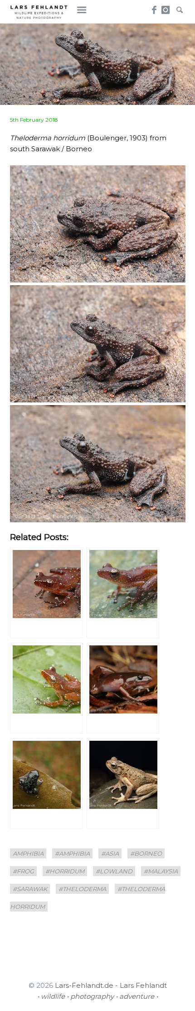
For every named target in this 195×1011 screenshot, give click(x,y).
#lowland (114, 871)
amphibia (28, 853)
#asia (110, 853)
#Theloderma (82, 888)
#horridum (64, 871)
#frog (23, 871)
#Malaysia (161, 871)
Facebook (152, 7)
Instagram (165, 7)
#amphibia (72, 853)
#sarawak (30, 888)
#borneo (146, 853)
